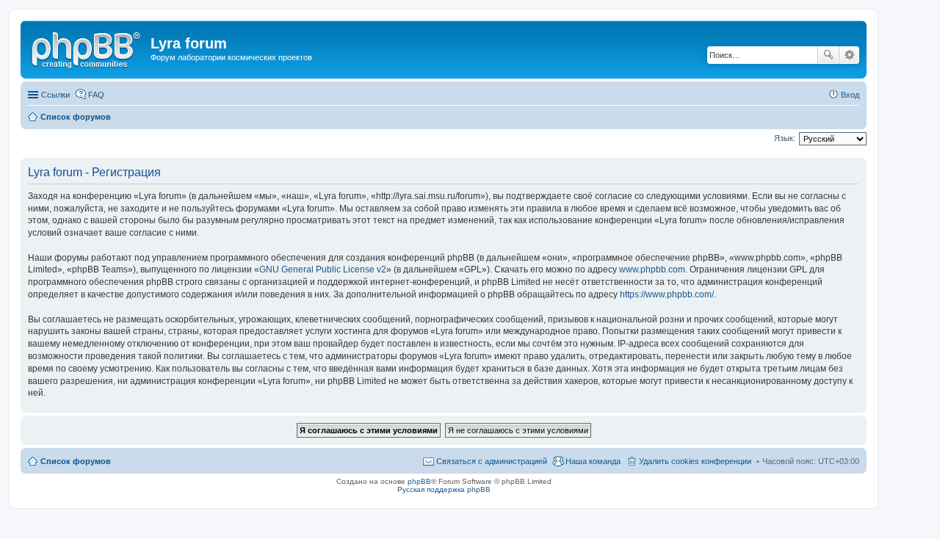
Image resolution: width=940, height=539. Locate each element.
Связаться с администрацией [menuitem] (491, 461)
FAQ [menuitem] (96, 94)
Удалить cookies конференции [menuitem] (695, 461)
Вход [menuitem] (850, 94)
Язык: (784, 138)
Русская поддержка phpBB (444, 489)
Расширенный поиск (849, 55)
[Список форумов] (87, 47)
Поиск (828, 55)
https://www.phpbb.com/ (667, 294)
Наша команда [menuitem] (593, 461)
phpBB (419, 481)
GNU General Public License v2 (322, 269)
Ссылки (55, 94)
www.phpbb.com (652, 269)
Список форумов (75, 461)
